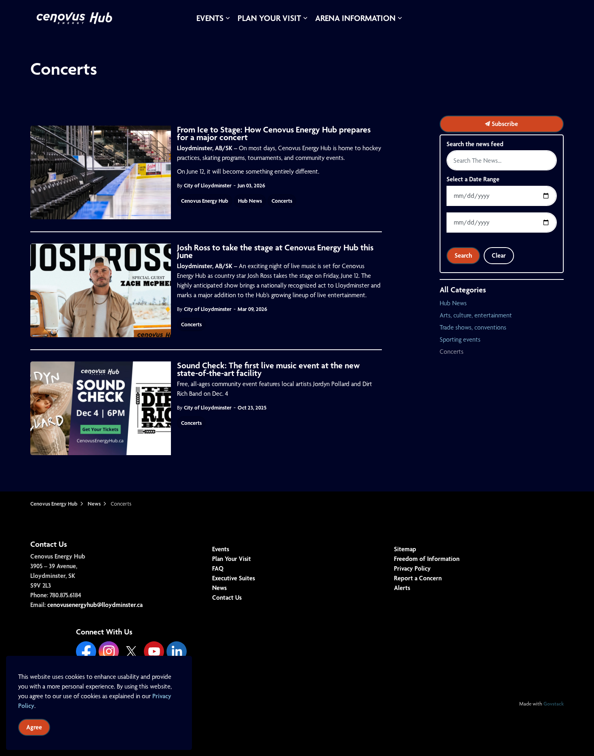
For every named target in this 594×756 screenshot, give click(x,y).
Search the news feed (475, 144)
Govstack (553, 704)
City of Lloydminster (208, 185)
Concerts (282, 200)
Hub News (250, 200)
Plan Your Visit (231, 559)
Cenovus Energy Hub (204, 200)
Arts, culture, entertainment (476, 315)
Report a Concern (418, 578)
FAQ (217, 568)
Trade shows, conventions (473, 327)
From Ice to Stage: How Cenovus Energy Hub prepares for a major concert (274, 134)
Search (463, 255)
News (219, 588)
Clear (499, 255)
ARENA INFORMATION (355, 18)
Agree (34, 727)
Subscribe (504, 124)
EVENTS (209, 18)
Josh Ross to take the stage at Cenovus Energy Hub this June (275, 252)
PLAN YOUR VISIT (269, 18)
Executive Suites (233, 578)
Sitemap (405, 549)
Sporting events (460, 339)
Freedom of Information (426, 559)
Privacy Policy (412, 568)
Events (220, 549)
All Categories (463, 289)
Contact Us (227, 597)
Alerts (402, 588)
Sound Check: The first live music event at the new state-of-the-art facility (268, 369)
